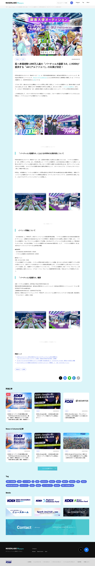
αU (39, 75)
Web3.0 (17, 59)
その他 (19, 481)
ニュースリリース (37, 561)
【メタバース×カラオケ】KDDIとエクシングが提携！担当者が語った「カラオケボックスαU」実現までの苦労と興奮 (46, 360)
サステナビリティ (24, 485)
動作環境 (79, 561)
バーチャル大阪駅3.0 (68, 86)
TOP (7, 7)
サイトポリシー (47, 561)
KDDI (23, 59)
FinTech (32, 485)
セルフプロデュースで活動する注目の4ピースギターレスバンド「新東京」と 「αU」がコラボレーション (43, 362)
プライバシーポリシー (57, 561)
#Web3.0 (18, 369)
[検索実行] (71, 2)
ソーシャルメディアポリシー (69, 561)
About (88, 2)
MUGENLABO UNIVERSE (12, 485)
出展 (34, 80)
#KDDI (23, 369)
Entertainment (44, 481)
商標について (86, 561)
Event (46, 551)
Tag (83, 2)
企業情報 (29, 561)
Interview (34, 551)
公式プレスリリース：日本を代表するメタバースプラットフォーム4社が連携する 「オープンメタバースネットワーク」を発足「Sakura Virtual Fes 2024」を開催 (37, 357)
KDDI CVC (65, 481)
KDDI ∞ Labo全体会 (11, 481)
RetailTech (57, 485)
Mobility (38, 485)
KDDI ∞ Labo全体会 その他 (67, 485)
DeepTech (52, 481)
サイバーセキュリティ (47, 485)
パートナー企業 (26, 481)
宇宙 (78, 481)
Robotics (84, 481)
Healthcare (72, 481)
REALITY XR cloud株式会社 (40, 77)
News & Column (12, 7)
